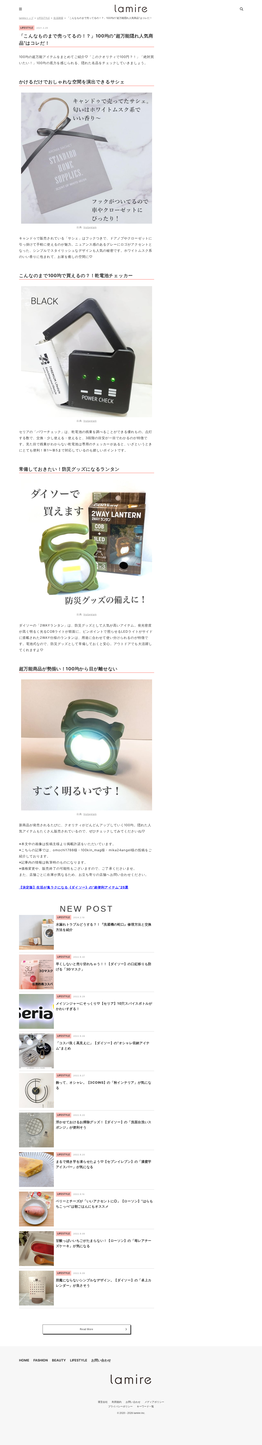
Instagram (90, 227)
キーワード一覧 (145, 1406)
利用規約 (117, 1401)
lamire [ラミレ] (131, 8)
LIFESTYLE (43, 17)
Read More (86, 1329)
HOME (24, 1360)
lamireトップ (26, 17)
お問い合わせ (101, 1360)
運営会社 (103, 1401)
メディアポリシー (154, 1401)
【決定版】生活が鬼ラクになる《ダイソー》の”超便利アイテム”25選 (74, 887)
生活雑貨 (58, 17)
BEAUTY (59, 1360)
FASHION (40, 1360)
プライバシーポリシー (120, 1406)
